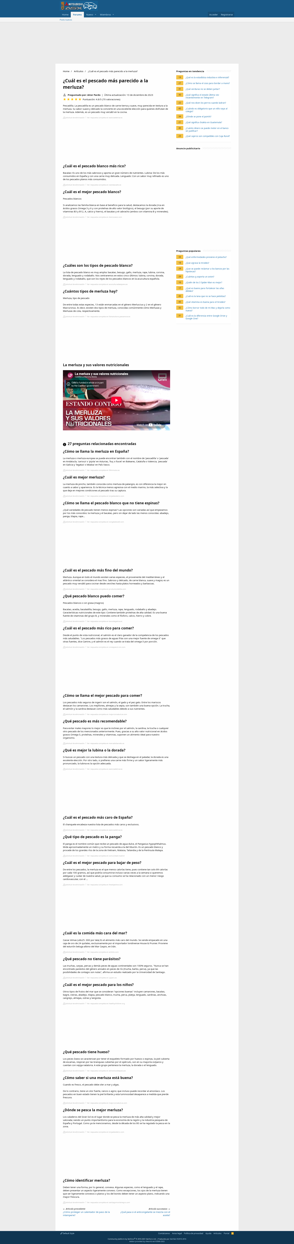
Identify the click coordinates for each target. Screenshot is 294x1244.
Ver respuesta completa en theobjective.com (105, 884)
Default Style (68, 1233)
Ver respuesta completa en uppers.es (102, 978)
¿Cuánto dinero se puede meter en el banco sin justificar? (207, 129)
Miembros (105, 14)
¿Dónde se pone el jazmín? (198, 116)
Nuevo (89, 14)
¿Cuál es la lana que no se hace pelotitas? (206, 296)
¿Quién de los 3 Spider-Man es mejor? (204, 282)
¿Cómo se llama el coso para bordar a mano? (208, 83)
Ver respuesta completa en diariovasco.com (104, 217)
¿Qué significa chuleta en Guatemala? (204, 122)
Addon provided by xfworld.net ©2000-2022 (147, 1241)
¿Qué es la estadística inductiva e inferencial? (207, 77)
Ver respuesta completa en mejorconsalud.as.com (107, 714)
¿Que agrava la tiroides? (197, 263)
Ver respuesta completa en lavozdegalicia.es (104, 621)
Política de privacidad (193, 1233)
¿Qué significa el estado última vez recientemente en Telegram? (202, 96)
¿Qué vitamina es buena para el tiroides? (205, 302)
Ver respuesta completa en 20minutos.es (103, 470)
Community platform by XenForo (132, 1239)
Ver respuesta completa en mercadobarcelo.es (105, 743)
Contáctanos (164, 1233)
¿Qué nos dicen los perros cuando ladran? (206, 102)
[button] (95, 14)
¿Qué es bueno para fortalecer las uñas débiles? (205, 289)
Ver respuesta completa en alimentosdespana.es (106, 1071)
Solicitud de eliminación (75, 117)
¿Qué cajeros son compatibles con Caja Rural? (208, 136)
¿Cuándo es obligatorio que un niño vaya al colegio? (206, 110)
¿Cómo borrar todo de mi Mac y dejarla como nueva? (208, 309)
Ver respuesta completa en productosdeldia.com (106, 589)
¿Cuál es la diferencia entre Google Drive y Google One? (206, 317)
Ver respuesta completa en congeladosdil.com (105, 522)
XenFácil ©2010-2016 (178, 1239)
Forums (77, 14)
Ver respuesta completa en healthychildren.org (106, 1003)
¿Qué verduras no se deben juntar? (203, 89)
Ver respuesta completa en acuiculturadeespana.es (107, 284)
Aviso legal (177, 1233)
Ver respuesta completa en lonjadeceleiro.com (105, 496)
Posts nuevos (66, 19)
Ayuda (208, 1233)
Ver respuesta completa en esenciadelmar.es (104, 117)
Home (65, 14)
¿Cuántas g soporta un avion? (200, 276)
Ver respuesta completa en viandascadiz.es (104, 185)
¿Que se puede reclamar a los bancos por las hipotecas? (207, 270)
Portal (226, 1233)
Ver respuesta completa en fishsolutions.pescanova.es (108, 316)
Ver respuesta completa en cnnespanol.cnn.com (106, 647)
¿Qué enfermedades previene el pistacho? (206, 257)
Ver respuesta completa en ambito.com (103, 952)
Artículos (78, 71)
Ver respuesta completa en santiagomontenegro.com (108, 1202)
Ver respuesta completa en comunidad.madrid (105, 856)
